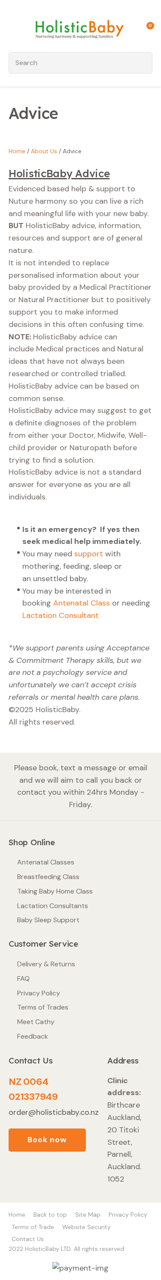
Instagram (39, 1173)
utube (60, 1173)
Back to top (50, 1214)
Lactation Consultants (52, 905)
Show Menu (14, 27)
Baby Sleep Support (48, 919)
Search (142, 63)
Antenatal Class (81, 603)
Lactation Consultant (61, 615)
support (88, 554)
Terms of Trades (42, 1007)
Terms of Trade (33, 1227)
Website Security (86, 1227)
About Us (44, 151)
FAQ (23, 978)
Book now (47, 1139)
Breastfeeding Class (48, 876)
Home (17, 151)
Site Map (87, 1214)
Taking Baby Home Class (55, 891)
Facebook (18, 1173)
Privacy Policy (38, 993)
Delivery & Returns (46, 963)
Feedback (32, 1036)
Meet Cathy (36, 1021)
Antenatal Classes (45, 862)
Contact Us (28, 1239)
